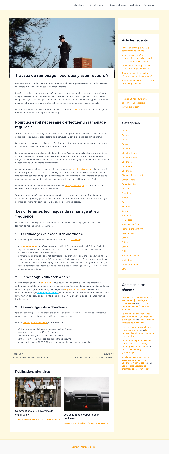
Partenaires (149, 5)
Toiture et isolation (130, 255)
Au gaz (125, 139)
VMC (124, 269)
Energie (125, 197)
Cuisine (125, 188)
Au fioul (125, 135)
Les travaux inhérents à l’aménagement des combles (138, 333)
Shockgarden (139, 103)
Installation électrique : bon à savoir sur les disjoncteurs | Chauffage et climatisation (135, 360)
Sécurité (126, 237)
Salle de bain (128, 233)
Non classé (127, 220)
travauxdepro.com (130, 107)
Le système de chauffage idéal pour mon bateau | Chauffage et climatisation (137, 317)
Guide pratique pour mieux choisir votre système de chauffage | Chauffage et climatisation (138, 343)
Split (124, 251)
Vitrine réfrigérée (130, 264)
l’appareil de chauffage (74, 289)
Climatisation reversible (133, 175)
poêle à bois (46, 283)
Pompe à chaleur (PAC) (133, 229)
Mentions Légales (89, 447)
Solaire (125, 242)
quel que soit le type (74, 185)
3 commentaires (22, 419)
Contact (75, 447)
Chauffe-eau (127, 171)
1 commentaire (70, 423)
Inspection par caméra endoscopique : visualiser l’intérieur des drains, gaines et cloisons (138, 58)
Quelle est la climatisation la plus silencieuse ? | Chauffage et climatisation (137, 300)
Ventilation (135, 5)
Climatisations (96, 5)
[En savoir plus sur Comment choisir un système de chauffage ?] (38, 392)
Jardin (125, 211)
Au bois (125, 130)
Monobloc (126, 215)
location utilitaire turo (132, 99)
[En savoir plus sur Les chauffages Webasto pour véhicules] (86, 393)
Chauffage (79, 5)
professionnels (77, 169)
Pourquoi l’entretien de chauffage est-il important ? (135, 306)
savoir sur (76, 109)
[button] (85, 5)
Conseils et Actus (117, 5)
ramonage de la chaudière (35, 322)
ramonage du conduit (47, 292)
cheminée (75, 239)
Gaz (124, 202)
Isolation (126, 206)
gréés (88, 169)
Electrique (126, 193)
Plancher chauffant (130, 224)
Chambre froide (129, 153)
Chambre (126, 148)
